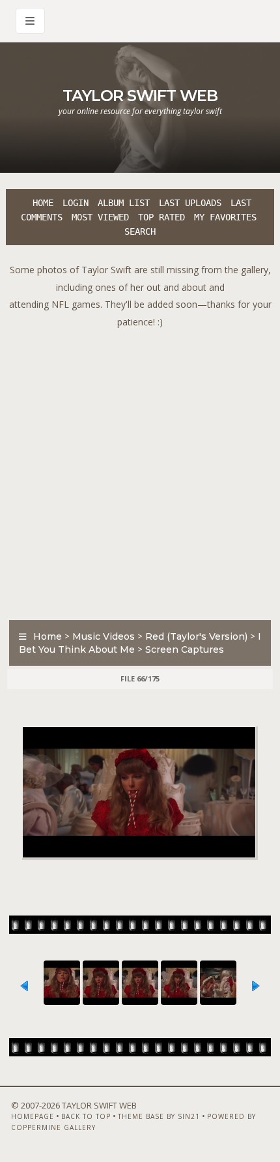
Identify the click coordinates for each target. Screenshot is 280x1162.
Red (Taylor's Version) (196, 636)
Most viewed (100, 217)
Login (76, 203)
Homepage (32, 1116)
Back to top (86, 1116)
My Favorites (225, 217)
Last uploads (190, 203)
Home (43, 203)
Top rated (161, 217)
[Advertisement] (140, 471)
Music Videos (103, 636)
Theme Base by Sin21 (159, 1116)
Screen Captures (184, 649)
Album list (124, 203)
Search (140, 231)
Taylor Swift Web (140, 95)
